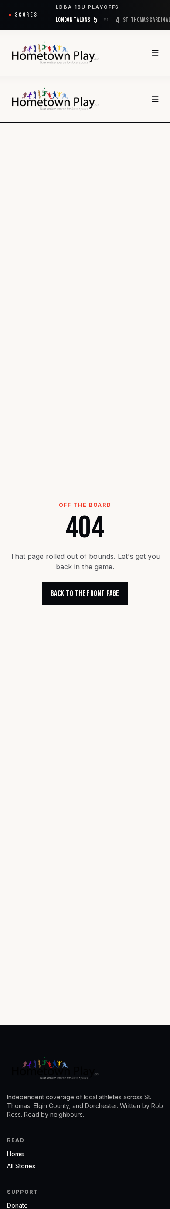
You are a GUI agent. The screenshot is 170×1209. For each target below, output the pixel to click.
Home (15, 1153)
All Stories (21, 1166)
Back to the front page (85, 593)
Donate (17, 1205)
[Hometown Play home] (55, 52)
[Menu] (155, 53)
